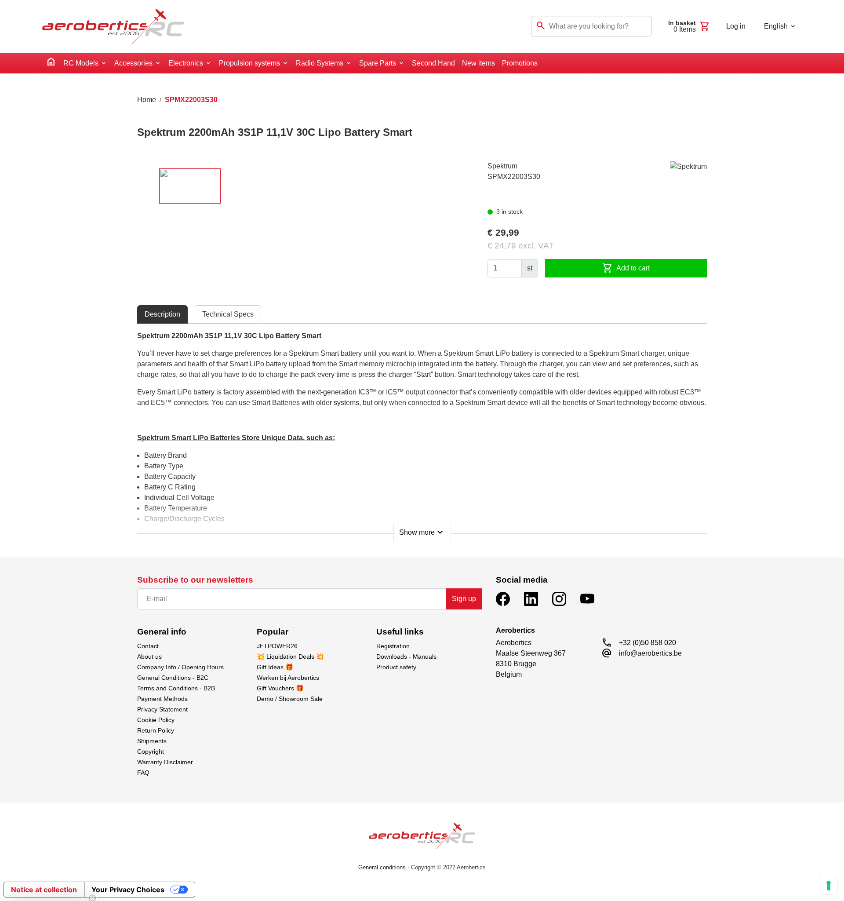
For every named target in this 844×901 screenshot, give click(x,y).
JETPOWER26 (277, 645)
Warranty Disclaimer (165, 762)
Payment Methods (162, 698)
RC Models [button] (80, 63)
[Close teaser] (92, 876)
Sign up (464, 598)
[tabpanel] (422, 434)
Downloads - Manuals (406, 656)
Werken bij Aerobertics (288, 677)
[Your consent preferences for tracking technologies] (828, 885)
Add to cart (626, 268)
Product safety (396, 667)
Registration (393, 645)
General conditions (382, 867)
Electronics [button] (185, 63)
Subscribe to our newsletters (195, 579)
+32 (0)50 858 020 (647, 642)
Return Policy (155, 730)
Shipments (152, 740)
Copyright (150, 751)
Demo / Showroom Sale (290, 698)
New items (478, 63)
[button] (49, 890)
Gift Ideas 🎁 (275, 667)
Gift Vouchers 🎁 (280, 688)
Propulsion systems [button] (249, 63)
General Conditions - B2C (172, 677)
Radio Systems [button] (319, 63)
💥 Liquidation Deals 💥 (290, 656)
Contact (148, 645)
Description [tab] (162, 314)
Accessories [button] (133, 63)
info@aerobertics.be (650, 653)
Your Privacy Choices (127, 889)
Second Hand (433, 63)
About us (149, 656)
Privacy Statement (162, 709)
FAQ (143, 772)
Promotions (520, 63)
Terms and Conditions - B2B (176, 688)
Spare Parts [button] (377, 63)
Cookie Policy (156, 719)
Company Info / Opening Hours (180, 667)
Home (146, 99)
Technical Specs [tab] (228, 314)
